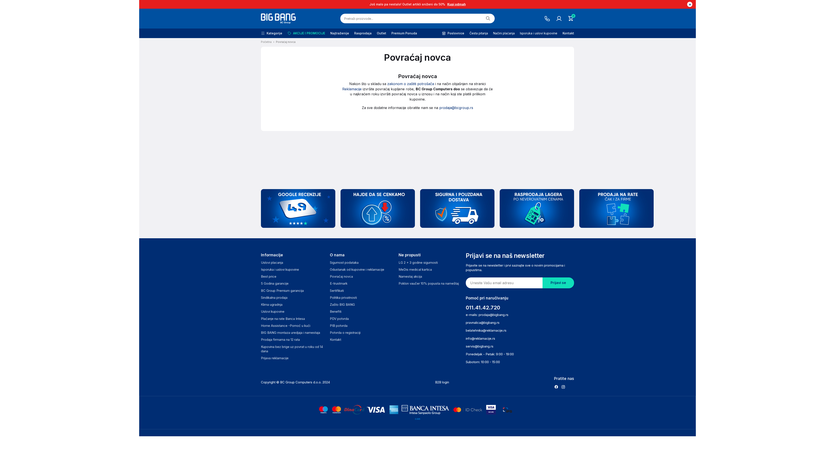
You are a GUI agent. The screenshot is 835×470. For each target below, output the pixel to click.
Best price (268, 276)
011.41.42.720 (483, 307)
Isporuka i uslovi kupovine (538, 33)
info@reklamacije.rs (480, 338)
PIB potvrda (338, 326)
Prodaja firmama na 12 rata (280, 339)
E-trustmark (338, 283)
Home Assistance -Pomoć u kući (285, 326)
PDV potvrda (339, 319)
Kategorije (274, 33)
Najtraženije (339, 33)
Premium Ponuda (404, 33)
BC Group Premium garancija (282, 291)
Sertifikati (337, 291)
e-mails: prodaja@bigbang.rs (487, 315)
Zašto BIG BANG (342, 304)
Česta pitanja (478, 33)
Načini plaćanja (504, 33)
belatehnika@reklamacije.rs (486, 330)
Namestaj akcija (410, 276)
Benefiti (335, 311)
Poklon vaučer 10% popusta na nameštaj (429, 283)
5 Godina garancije (275, 283)
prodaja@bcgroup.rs (456, 108)
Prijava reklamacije (275, 358)
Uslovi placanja (272, 262)
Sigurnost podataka (344, 262)
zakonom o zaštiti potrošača (411, 84)
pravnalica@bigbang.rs (482, 323)
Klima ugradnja (271, 304)
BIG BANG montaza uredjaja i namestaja (290, 333)
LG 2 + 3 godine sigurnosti (418, 262)
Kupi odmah (456, 4)
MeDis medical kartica (415, 269)
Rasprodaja (363, 33)
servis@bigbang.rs (479, 346)
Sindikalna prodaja (274, 297)
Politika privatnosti (343, 297)
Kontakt (568, 33)
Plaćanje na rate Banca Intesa (283, 319)
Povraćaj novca (341, 276)
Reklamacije (352, 89)
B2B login (442, 382)
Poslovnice (456, 33)
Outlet (381, 33)
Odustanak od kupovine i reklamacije (357, 269)
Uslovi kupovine (272, 311)
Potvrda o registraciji (345, 333)
